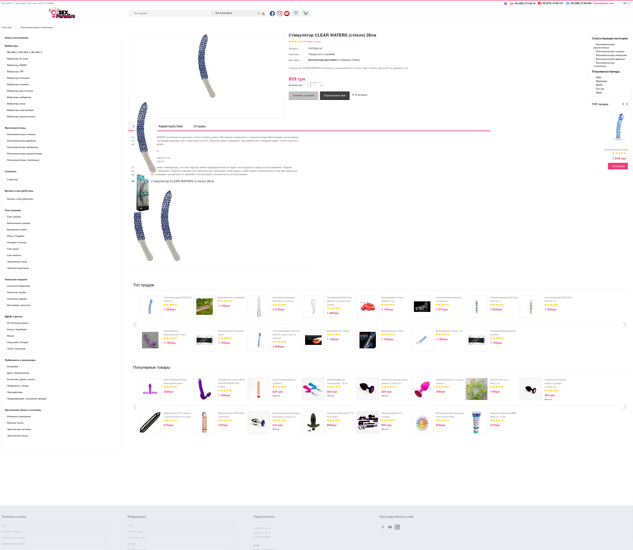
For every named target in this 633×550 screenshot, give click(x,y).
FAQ (3, 526)
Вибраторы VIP (14, 71)
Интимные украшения (18, 416)
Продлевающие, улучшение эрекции (26, 398)
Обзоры (50, 3)
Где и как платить (36, 3)
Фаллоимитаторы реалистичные (24, 153)
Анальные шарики (16, 298)
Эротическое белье (17, 435)
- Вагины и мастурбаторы (19, 198)
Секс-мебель (13, 255)
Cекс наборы (13, 216)
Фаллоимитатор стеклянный (231, 297)
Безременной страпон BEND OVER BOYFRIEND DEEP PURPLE (231, 383)
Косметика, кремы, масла (20, 379)
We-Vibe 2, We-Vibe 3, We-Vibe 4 (24, 52)
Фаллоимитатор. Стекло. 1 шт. (449, 331)
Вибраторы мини (15, 103)
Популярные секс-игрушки (14, 538)
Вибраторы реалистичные (20, 116)
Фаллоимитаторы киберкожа (22, 147)
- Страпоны (12, 179)
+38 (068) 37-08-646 (262, 537)
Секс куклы (12, 248)
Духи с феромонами (17, 372)
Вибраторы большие (17, 77)
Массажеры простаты (18, 305)
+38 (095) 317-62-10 (262, 528)
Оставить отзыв (312, 41)
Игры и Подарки (15, 235)
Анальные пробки (16, 292)
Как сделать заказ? (136, 532)
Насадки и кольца (16, 242)
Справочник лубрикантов (13, 544)
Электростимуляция (17, 268)
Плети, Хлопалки (15, 348)
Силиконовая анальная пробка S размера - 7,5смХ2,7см (555, 383)
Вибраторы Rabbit (16, 65)
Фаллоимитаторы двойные (21, 140)
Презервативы (14, 392)
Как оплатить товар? (137, 538)
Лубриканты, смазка (17, 385)
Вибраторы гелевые (17, 84)
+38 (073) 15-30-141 (262, 533)
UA (624, 3)
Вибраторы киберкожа (18, 97)
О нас (130, 526)
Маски (10, 335)
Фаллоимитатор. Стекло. (338, 331)
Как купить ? (8, 3)
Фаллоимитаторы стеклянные (37, 27)
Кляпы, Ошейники (16, 329)
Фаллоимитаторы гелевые (21, 134)
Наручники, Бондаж (17, 342)
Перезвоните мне (603, 3)
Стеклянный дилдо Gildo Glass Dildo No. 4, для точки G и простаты (286, 335)
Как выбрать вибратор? (12, 532)
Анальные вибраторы (18, 285)
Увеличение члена (16, 261)
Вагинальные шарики (18, 223)
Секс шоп (7, 27)
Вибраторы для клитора (19, 90)
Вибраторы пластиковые (20, 110)
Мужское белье (15, 422)
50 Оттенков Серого (17, 322)
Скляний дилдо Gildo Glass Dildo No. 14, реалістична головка (339, 301)
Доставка (20, 3)
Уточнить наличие (303, 95)
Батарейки (12, 366)
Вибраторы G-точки (17, 58)
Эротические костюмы (18, 429)
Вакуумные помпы (16, 229)
